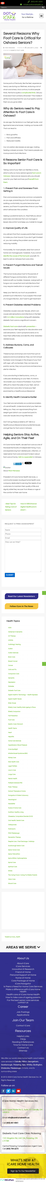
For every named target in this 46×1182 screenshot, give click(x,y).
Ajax (24, 1065)
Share (18, 464)
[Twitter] (8, 1091)
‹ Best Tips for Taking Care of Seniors (11, 507)
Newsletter (11, 803)
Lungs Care (12, 774)
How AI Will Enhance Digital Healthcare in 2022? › (28, 507)
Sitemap (23, 1051)
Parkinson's (11, 829)
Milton (24, 1062)
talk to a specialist (25, 457)
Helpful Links (23, 1036)
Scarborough (6, 1065)
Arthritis (10, 640)
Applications (23, 1015)
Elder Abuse (12, 703)
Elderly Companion (14, 711)
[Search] (43, 7)
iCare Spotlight (13, 749)
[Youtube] (18, 1091)
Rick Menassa (14, 471)
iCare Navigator (23, 984)
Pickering (17, 1065)
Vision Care (11, 879)
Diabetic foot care (10, 326)
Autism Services (13, 653)
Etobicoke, (5, 1068)
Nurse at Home (23, 978)
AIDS (9, 627)
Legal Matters (12, 766)
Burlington (37, 1065)
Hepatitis (11, 736)
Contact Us (23, 1048)
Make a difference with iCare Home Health (23, 990)
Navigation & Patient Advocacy (18, 795)
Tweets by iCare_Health (12, 937)
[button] (41, 16)
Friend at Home (23, 972)
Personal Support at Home (23, 975)
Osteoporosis (12, 824)
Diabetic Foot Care (17, 50)
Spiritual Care (12, 866)
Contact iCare (23, 1026)
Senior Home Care (14, 850)
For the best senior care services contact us (23, 1001)
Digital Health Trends (15, 699)
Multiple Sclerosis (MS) (15, 783)
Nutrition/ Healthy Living (16, 812)
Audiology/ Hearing (14, 644)
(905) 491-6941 (12, 1123)
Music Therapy (12, 787)
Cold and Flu (12, 669)
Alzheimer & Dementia (15, 632)
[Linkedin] (13, 1091)
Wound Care (12, 883)
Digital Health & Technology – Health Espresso (23, 695)
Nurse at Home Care (14, 808)
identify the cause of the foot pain (16, 256)
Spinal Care (12, 862)
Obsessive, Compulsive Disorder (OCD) (20, 816)
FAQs (23, 1039)
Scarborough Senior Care (16, 845)
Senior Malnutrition (14, 854)
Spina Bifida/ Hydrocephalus (17, 858)
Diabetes (11, 686)
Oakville (17, 1062)
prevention (31, 326)
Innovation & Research (23, 969)
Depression (11, 682)
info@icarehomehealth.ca (18, 1118)
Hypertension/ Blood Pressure (17, 745)
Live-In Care (12, 770)
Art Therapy (12, 636)
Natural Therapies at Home (17, 791)
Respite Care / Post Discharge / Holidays (21, 841)
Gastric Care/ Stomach (15, 724)
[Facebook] (3, 1091)
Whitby (29, 1065)
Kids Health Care (13, 762)
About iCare (23, 963)
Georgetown (33, 1062)
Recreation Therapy (14, 837)
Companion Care (13, 674)
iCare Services (23, 966)
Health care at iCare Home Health (23, 994)
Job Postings (23, 1012)
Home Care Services (14, 741)
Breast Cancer (12, 661)
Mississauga (15, 1068)
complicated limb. (29, 93)
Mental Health (12, 778)
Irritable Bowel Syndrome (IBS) (17, 753)
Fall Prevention (13, 716)
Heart (10, 732)
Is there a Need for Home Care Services (23, 986)
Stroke (10, 871)
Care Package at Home (23, 981)
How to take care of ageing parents (23, 997)
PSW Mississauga (14, 833)
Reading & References (23, 1042)
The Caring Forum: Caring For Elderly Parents (22, 875)
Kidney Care (12, 757)
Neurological (12, 799)
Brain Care (11, 657)
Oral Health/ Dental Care (16, 820)
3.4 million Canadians (15, 317)
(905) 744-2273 (12, 1149)
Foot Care (11, 720)
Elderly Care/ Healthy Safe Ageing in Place (22, 707)
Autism (10, 648)
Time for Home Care (23, 1045)
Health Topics (12, 728)
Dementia (11, 678)
